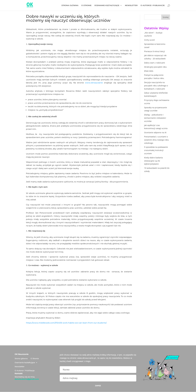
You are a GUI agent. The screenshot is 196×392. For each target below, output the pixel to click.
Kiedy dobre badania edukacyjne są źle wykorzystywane (153, 160)
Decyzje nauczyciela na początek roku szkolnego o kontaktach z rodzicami (156, 85)
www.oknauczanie (94, 82)
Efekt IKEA (148, 71)
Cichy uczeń (149, 40)
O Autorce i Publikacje (153, 5)
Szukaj (166, 17)
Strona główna (69, 5)
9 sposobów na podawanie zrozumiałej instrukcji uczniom (156, 150)
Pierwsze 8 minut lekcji (154, 51)
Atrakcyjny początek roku (155, 67)
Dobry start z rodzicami (154, 62)
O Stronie (86, 5)
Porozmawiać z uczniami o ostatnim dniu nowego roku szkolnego (156, 139)
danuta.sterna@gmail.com (27, 379)
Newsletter (131, 5)
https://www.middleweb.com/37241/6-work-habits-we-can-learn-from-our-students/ (66, 323)
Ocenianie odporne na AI (155, 132)
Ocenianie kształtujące (106, 5)
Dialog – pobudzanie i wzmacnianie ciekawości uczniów (155, 117)
